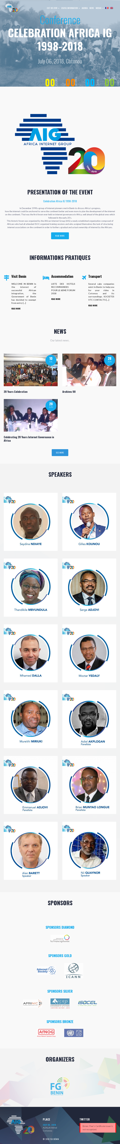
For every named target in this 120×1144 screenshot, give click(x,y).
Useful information (69, 8)
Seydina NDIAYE (18, 542)
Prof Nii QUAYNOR (78, 871)
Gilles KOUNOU (76, 542)
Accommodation (62, 276)
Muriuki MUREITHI (20, 740)
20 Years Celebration (16, 392)
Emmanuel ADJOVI (20, 799)
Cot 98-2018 (52, 8)
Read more (60, 235)
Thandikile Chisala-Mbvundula (30, 608)
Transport (95, 276)
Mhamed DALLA (17, 671)
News (92, 8)
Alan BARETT (16, 871)
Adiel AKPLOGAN (77, 740)
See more (60, 452)
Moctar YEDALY (76, 671)
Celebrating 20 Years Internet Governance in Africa (29, 438)
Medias (99, 8)
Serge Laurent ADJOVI (82, 605)
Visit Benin (18, 276)
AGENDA (85, 8)
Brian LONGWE (75, 799)
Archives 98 (68, 392)
